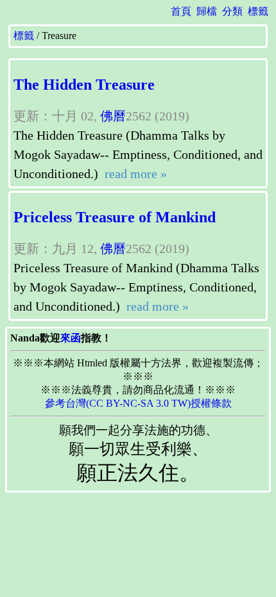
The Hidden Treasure (84, 84)
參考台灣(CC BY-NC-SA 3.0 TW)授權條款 (138, 403)
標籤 (258, 11)
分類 (232, 11)
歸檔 (206, 11)
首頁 (181, 11)
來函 (70, 337)
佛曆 (113, 116)
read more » (134, 174)
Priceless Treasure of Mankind (114, 217)
